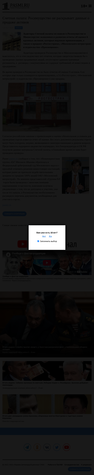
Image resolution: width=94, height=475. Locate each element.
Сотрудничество (71, 465)
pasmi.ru (13, 158)
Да (50, 236)
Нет (44, 236)
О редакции (86, 465)
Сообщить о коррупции (14, 214)
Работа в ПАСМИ (55, 465)
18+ (84, 5)
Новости (19, 28)
